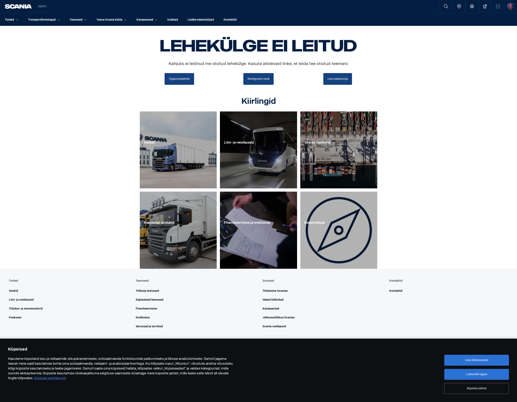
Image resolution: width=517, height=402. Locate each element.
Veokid (13, 291)
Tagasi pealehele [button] (179, 79)
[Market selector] (472, 6)
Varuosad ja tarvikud (149, 326)
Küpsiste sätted (477, 388)
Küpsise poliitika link (50, 378)
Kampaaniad (271, 308)
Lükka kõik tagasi (476, 374)
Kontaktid (395, 291)
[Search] (446, 6)
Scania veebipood (274, 326)
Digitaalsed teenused (149, 299)
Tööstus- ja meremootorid (26, 308)
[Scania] (18, 6)
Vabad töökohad (273, 299)
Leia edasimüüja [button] (338, 79)
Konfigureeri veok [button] (259, 79)
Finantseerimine (146, 308)
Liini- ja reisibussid (21, 299)
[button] (497, 6)
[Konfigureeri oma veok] (484, 6)
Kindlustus (143, 317)
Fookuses (15, 317)
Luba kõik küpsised (476, 360)
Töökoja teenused (147, 291)
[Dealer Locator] (459, 6)
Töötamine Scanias (275, 291)
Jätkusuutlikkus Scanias (279, 317)
